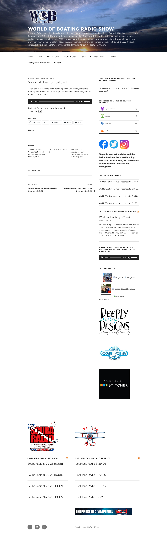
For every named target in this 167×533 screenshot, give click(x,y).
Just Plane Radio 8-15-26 (90, 486)
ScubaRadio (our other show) (43, 458)
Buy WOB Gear (70, 57)
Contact (57, 63)
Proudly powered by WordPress (87, 527)
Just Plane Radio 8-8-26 (90, 497)
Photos (113, 57)
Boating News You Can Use (39, 63)
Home (30, 57)
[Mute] (82, 101)
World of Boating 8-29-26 (115, 217)
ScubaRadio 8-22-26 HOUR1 (45, 486)
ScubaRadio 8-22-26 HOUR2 (45, 497)
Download (60, 108)
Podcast (36, 170)
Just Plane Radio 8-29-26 (90, 463)
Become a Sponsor (97, 57)
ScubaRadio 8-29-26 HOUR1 (45, 463)
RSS (40, 111)
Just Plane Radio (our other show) (92, 458)
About (39, 57)
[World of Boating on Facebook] (103, 148)
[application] (60, 101)
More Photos (104, 300)
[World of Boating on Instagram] (124, 148)
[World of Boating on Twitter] (113, 148)
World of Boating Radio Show (71, 29)
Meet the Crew (53, 57)
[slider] (87, 101)
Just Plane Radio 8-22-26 (90, 474)
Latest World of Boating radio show (118, 211)
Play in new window (45, 108)
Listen (83, 57)
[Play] (31, 101)
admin (52, 79)
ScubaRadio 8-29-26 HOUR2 (45, 474)
